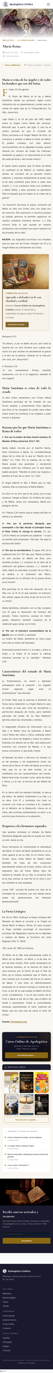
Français (6, 1350)
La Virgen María (26, 40)
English (6, 1346)
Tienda (6, 1306)
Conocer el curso (17, 324)
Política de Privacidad (26, 1363)
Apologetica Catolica (19, 1271)
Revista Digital (9, 1298)
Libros (5, 1302)
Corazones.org (19, 1021)
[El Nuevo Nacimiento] (11, 1104)
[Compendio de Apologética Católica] (11, 1082)
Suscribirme (26, 1241)
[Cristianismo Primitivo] (26, 1082)
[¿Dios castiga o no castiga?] (26, 1104)
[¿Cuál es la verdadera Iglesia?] (42, 1104)
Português (7, 1342)
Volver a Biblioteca (12, 65)
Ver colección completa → (26, 1120)
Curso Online (8, 1324)
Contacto (7, 1328)
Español (6, 1338)
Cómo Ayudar (9, 1316)
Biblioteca (8, 40)
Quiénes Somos (9, 1320)
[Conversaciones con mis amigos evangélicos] (42, 1082)
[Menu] (48, 4)
